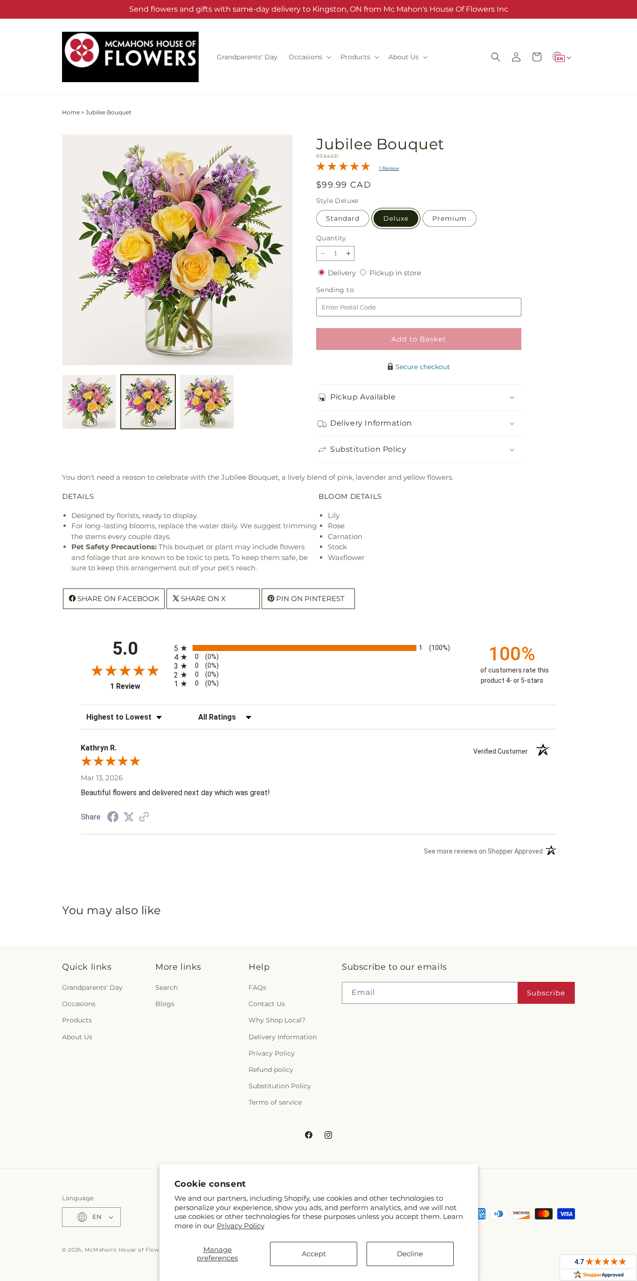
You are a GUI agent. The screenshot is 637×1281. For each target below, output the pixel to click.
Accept (314, 1253)
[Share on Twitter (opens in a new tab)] (128, 816)
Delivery (343, 272)
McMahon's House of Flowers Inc (131, 1249)
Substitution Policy (280, 1086)
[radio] (318, 648)
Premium (449, 218)
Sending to (349, 290)
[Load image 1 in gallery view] (89, 402)
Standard (343, 218)
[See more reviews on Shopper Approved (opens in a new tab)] (144, 817)
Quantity (331, 238)
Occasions (79, 1004)
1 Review (389, 168)
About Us (77, 1037)
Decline (410, 1253)
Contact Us (267, 1004)
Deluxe (396, 218)
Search (166, 987)
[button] (309, 57)
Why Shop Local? (277, 1020)
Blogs (164, 1004)
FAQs (257, 987)
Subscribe (546, 992)
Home (71, 112)
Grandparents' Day (92, 987)
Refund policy (271, 1069)
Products (77, 1020)
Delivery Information (283, 1037)
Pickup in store (395, 272)
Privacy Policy (240, 1225)
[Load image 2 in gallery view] (148, 402)
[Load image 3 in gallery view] (207, 402)
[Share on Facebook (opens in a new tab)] (112, 817)
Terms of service (275, 1103)
